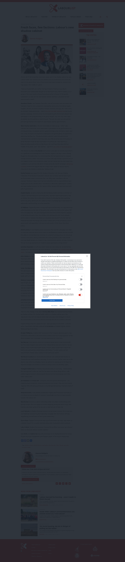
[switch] (80, 279)
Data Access (62, 305)
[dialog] (62, 281)
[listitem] (62, 276)
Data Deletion (54, 305)
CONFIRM (52, 300)
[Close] (87, 256)
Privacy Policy (71, 305)
